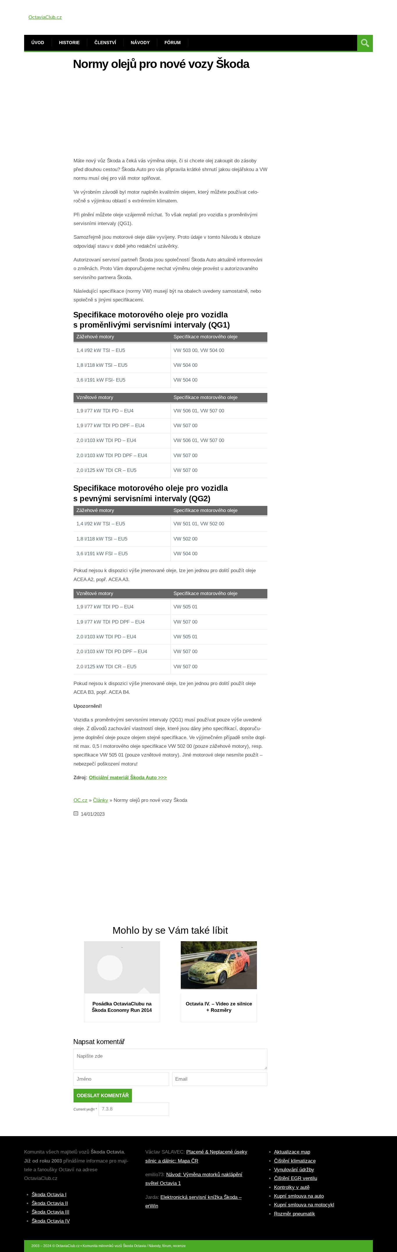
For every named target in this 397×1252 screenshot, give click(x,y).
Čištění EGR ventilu (295, 1178)
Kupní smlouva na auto (299, 1196)
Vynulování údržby (294, 1169)
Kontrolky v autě (292, 1187)
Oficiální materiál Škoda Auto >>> (128, 777)
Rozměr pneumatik (294, 1214)
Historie (69, 42)
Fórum (172, 42)
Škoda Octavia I (49, 1194)
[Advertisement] (170, 116)
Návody (140, 42)
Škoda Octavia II (50, 1203)
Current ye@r (85, 1109)
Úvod (37, 42)
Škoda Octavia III (50, 1212)
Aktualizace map (292, 1152)
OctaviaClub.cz (45, 17)
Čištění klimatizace (295, 1161)
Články (100, 800)
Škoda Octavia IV (51, 1221)
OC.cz (80, 800)
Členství (105, 42)
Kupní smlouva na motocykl (304, 1205)
